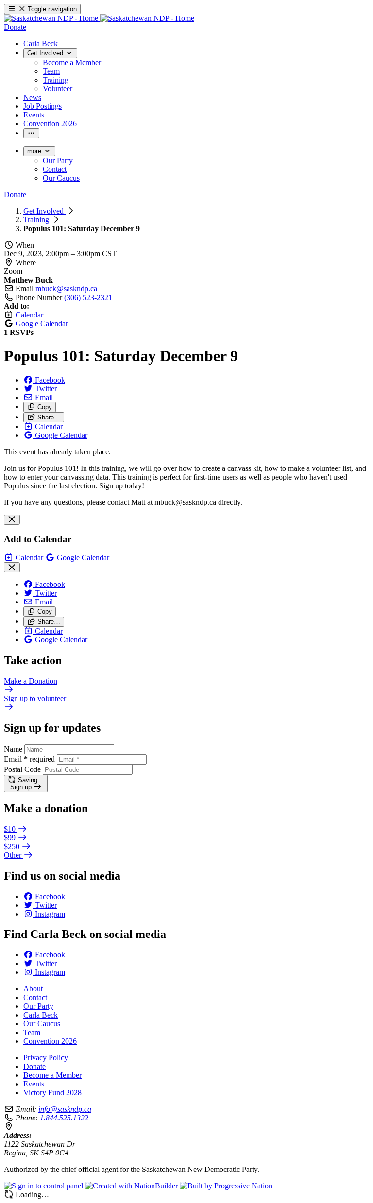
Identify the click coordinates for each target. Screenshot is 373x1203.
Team (31, 1032)
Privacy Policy (45, 1057)
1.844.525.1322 (64, 1118)
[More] (31, 133)
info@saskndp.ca (64, 1109)
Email (29, 759)
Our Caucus (41, 1023)
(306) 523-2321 (88, 297)
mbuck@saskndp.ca (66, 288)
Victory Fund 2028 (52, 1092)
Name (13, 749)
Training (37, 220)
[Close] (12, 520)
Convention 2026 (50, 1041)
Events (33, 1084)
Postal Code (22, 769)
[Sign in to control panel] (44, 1186)
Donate (34, 1066)
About (33, 989)
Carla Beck (40, 1015)
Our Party (38, 1006)
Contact (35, 997)
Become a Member (52, 1075)
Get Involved (44, 211)
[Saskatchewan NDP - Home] (99, 18)
